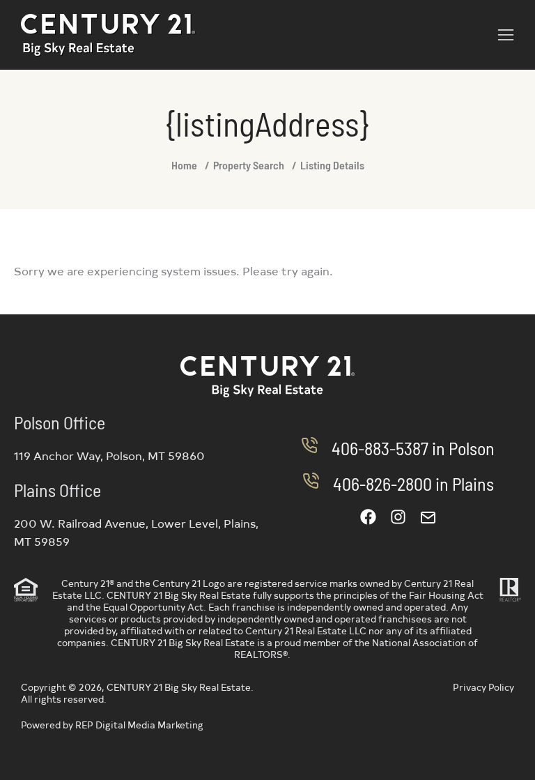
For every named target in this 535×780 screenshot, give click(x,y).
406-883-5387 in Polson (413, 448)
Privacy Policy (483, 687)
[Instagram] (398, 517)
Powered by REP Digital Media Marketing (112, 725)
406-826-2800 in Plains (413, 483)
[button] (505, 34)
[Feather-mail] (428, 517)
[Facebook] (368, 517)
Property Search (248, 164)
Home (184, 164)
